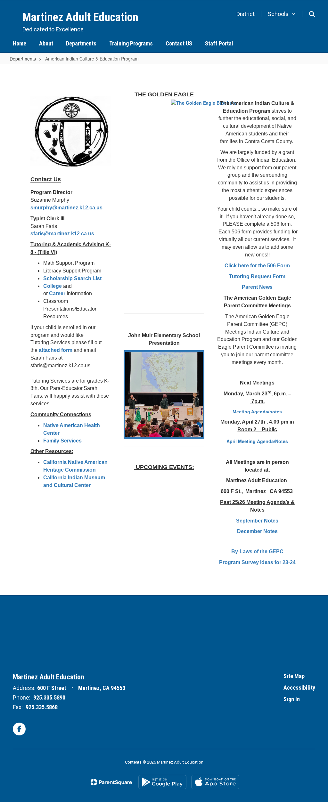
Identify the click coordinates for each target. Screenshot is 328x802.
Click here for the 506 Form (257, 265)
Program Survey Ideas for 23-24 (257, 562)
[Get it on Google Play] (162, 782)
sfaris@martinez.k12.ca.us (62, 233)
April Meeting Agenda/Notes (257, 441)
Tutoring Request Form (257, 276)
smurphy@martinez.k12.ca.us (66, 207)
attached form (55, 350)
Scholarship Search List (72, 278)
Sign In (291, 699)
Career (58, 293)
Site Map (294, 676)
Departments (23, 58)
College (52, 286)
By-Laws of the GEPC (257, 551)
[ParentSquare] (111, 782)
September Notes (257, 520)
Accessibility (299, 687)
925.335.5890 (49, 697)
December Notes (257, 531)
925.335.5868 (42, 707)
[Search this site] (312, 14)
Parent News (257, 287)
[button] (282, 14)
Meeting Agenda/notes (257, 411)
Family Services (62, 440)
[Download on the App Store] (215, 782)
